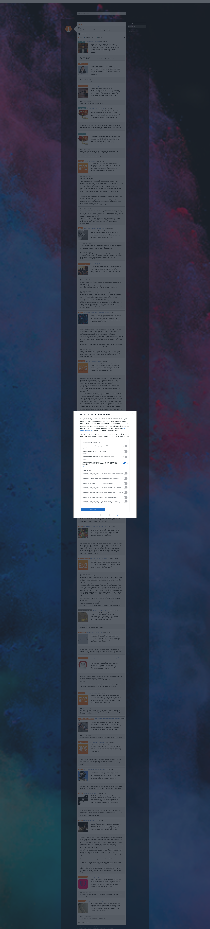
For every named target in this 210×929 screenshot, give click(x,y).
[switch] (125, 446)
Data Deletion (95, 515)
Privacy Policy (114, 515)
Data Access (105, 515)
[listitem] (105, 442)
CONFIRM (93, 509)
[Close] (133, 414)
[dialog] (105, 464)
